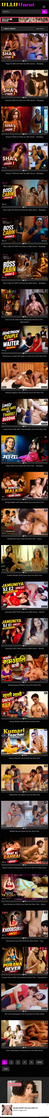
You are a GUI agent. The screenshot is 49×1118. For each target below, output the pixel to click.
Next (39, 1062)
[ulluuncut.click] (20, 5)
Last (5, 1069)
